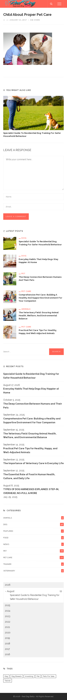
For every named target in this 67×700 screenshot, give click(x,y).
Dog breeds (16, 676)
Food (33, 538)
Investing (29, 676)
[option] (33, 117)
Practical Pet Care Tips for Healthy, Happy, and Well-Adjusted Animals (30, 450)
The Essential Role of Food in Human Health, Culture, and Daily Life (29, 476)
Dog (24, 238)
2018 (7, 643)
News (33, 544)
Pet (23, 273)
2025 (7, 605)
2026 (7, 584)
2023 (7, 616)
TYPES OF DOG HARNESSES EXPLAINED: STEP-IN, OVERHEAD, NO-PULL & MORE (31, 491)
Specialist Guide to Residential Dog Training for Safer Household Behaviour (31, 376)
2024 (7, 610)
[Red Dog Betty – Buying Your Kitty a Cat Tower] (19, 3)
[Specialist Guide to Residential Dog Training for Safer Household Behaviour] (33, 113)
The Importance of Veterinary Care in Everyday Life (33, 463)
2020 (7, 632)
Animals (26, 309)
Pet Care (26, 291)
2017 (7, 649)
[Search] (51, 4)
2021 (7, 627)
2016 (7, 654)
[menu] (59, 4)
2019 (7, 638)
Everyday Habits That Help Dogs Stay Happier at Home (31, 390)
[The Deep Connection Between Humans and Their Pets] (9, 278)
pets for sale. (49, 676)
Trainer (33, 564)
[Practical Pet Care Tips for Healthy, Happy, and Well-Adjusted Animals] (9, 331)
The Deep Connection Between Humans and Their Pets (32, 405)
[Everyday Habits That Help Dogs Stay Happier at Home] (9, 260)
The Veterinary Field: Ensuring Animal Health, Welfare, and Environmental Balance (39, 315)
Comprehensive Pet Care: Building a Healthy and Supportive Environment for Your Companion (40, 298)
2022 (7, 621)
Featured (33, 531)
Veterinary (33, 571)
